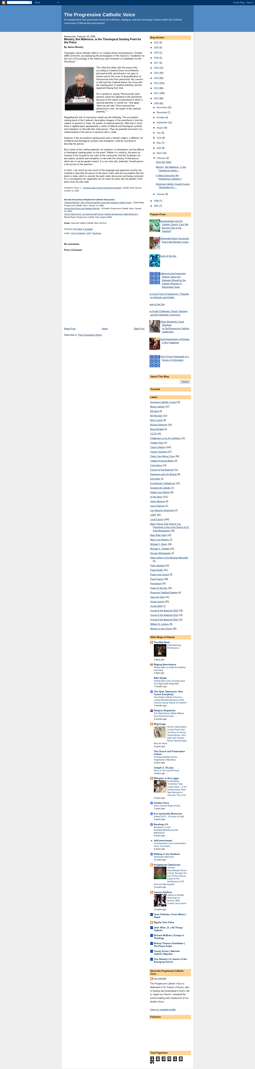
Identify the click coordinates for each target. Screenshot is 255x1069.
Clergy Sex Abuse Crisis (162, 456)
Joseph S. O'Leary (163, 767)
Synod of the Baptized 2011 (164, 615)
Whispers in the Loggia (166, 778)
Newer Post (70, 328)
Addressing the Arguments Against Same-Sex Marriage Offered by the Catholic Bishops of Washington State (172, 280)
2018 (156, 58)
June (159, 137)
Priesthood (96, 233)
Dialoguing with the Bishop (163, 474)
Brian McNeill (157, 429)
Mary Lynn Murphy (159, 539)
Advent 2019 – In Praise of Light (169, 816)
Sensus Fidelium (163, 892)
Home (105, 328)
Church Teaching (78, 233)
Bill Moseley (156, 415)
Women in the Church (161, 628)
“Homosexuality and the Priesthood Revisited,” (102, 188)
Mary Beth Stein (158, 535)
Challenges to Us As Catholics (165, 438)
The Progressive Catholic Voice (99, 14)
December (162, 107)
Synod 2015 (156, 606)
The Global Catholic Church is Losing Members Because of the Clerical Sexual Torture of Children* (170, 700)
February (161, 158)
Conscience (156, 465)
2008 (156, 201)
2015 (156, 73)
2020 (156, 47)
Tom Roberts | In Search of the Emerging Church (170, 960)
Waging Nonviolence (165, 664)
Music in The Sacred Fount (166, 770)
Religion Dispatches (164, 710)
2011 (156, 93)
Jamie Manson (157, 501)
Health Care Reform (160, 492)
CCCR (153, 433)
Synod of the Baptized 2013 (164, 619)
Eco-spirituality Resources (168, 813)
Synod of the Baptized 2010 (164, 610)
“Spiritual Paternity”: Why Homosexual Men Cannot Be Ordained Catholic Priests (97, 202)
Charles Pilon (157, 442)
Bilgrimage (160, 724)
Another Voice (161, 803)
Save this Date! (163, 162)
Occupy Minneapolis (160, 553)
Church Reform (157, 447)
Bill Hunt (154, 411)
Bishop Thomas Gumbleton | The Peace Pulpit (169, 944)
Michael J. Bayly (158, 544)
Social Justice (157, 601)
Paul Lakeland (157, 565)
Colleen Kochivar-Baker (162, 461)
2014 (156, 78)
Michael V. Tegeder (159, 548)
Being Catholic (157, 406)
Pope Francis (157, 579)
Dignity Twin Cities (164, 922)
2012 (156, 88)
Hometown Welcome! (164, 857)
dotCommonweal (163, 840)
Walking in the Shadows (167, 854)
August (160, 127)
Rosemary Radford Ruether (163, 592)
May (159, 142)
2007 (156, 206)
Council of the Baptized (162, 470)
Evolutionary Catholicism (162, 483)
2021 (156, 42)
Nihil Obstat (160, 678)
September (162, 122)
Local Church (156, 519)
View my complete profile (163, 1009)
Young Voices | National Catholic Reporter (167, 952)
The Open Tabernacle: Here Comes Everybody (168, 693)
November (162, 112)
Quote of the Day (167, 256)
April (159, 148)
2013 (156, 83)
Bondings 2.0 (161, 824)
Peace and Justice (159, 574)
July (159, 132)
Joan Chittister (157, 506)
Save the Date (157, 597)
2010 (156, 98)
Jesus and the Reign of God (167, 806)
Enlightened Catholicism (167, 865)
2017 (156, 63)
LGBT (88, 233)
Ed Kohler (155, 479)
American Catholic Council (163, 402)
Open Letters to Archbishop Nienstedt (169, 557)
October (161, 117)
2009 (156, 103)
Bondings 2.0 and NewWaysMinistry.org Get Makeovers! (166, 830)
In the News (156, 497)
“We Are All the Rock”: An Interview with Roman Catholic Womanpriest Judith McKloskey (101, 214)
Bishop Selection (158, 424)
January (161, 194)
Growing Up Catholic (160, 488)
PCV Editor (160, 979)
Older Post (139, 328)
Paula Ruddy (156, 570)
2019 (156, 52)
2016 (156, 68)
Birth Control (156, 420)
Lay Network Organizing (162, 510)
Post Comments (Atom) (90, 335)
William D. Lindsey (159, 624)
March (160, 153)
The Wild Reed (161, 642)
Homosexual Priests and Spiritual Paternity (82, 208)
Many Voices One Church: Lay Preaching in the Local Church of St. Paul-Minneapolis (169, 527)
